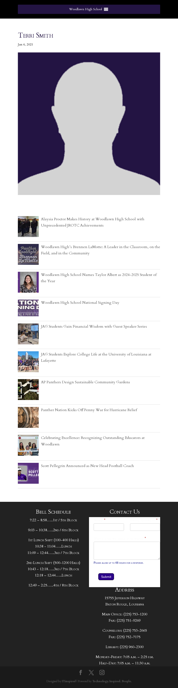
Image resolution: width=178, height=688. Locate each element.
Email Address (144, 520)
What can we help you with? (120, 538)
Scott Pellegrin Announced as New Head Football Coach (87, 465)
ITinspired (69, 681)
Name (100, 520)
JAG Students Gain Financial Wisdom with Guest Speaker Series (94, 326)
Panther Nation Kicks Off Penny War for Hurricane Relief (89, 410)
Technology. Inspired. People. (111, 681)
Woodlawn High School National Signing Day (80, 302)
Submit (106, 577)
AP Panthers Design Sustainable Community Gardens (85, 382)
